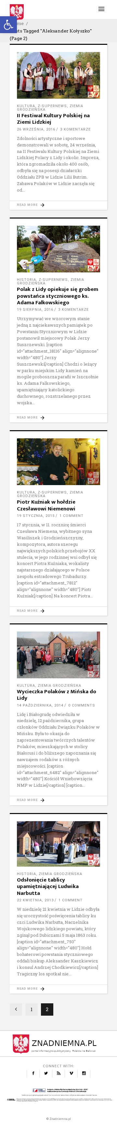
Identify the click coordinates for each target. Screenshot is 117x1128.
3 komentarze (75, 129)
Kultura (26, 106)
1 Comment (71, 516)
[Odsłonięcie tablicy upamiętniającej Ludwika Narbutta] (58, 844)
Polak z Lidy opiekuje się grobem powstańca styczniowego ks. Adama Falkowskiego (57, 296)
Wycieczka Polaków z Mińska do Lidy (56, 695)
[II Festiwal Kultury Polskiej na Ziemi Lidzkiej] (58, 75)
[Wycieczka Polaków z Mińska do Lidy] (58, 655)
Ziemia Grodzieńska (59, 685)
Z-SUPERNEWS (52, 106)
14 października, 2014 (40, 705)
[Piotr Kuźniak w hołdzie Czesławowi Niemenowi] (58, 461)
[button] (8, 24)
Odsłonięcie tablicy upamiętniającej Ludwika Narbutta (48, 886)
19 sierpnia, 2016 (35, 309)
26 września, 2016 (36, 129)
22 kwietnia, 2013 (35, 900)
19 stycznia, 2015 (36, 516)
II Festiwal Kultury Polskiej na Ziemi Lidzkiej (53, 119)
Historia (26, 280)
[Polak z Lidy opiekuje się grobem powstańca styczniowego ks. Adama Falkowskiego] (58, 249)
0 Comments (81, 705)
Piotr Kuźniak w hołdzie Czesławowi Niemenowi (46, 505)
